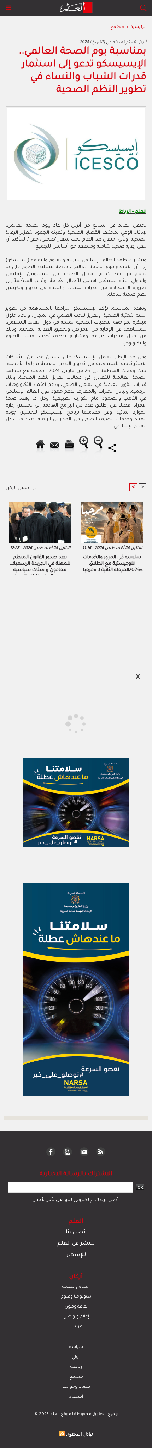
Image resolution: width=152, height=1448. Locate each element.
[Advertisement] (60, 723)
